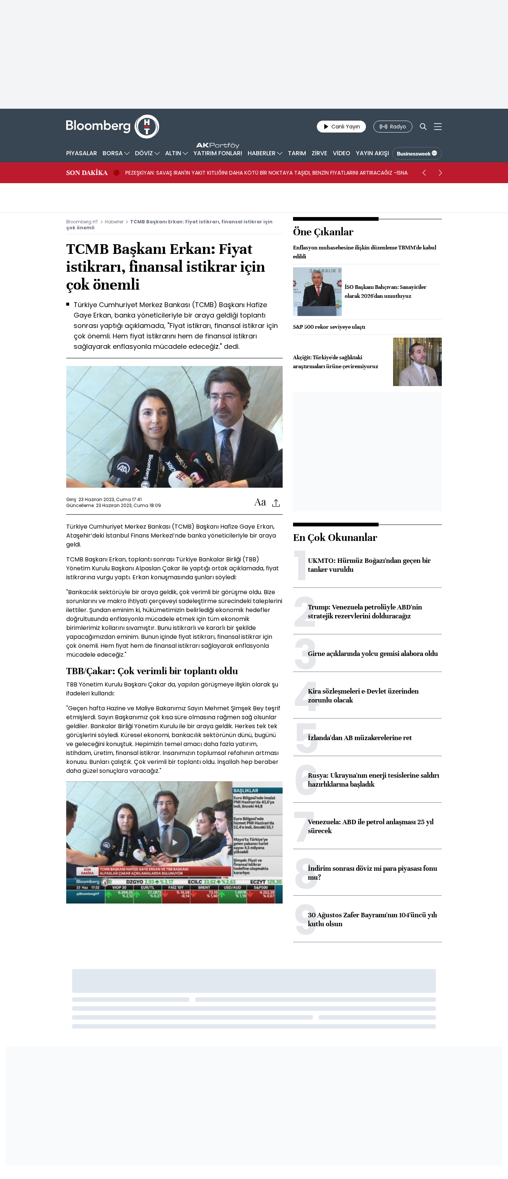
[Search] (423, 126)
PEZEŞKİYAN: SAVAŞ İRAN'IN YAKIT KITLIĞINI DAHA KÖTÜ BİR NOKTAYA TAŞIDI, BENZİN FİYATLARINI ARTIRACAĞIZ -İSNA (266, 172)
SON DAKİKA (86, 172)
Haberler (114, 222)
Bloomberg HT (82, 222)
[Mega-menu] (438, 126)
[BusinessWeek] (417, 153)
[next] (440, 173)
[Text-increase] (260, 502)
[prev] (424, 173)
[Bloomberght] (112, 126)
